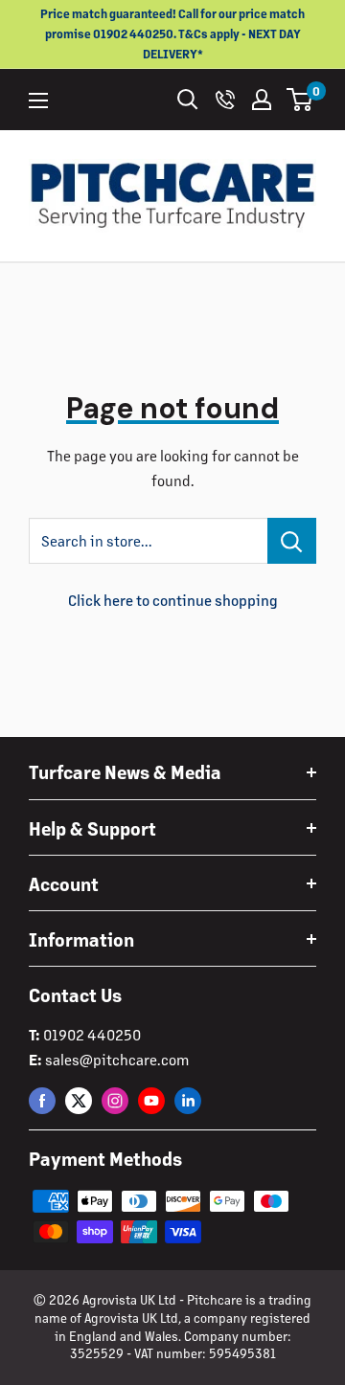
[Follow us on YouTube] (151, 1100)
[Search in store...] (291, 541)
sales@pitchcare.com (117, 1059)
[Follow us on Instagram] (115, 1100)
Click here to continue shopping (173, 600)
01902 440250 (92, 1034)
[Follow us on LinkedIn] (187, 1100)
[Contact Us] (225, 99)
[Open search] (187, 99)
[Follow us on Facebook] (42, 1100)
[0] (300, 99)
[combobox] (148, 541)
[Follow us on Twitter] (78, 1100)
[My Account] (261, 99)
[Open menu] (38, 100)
